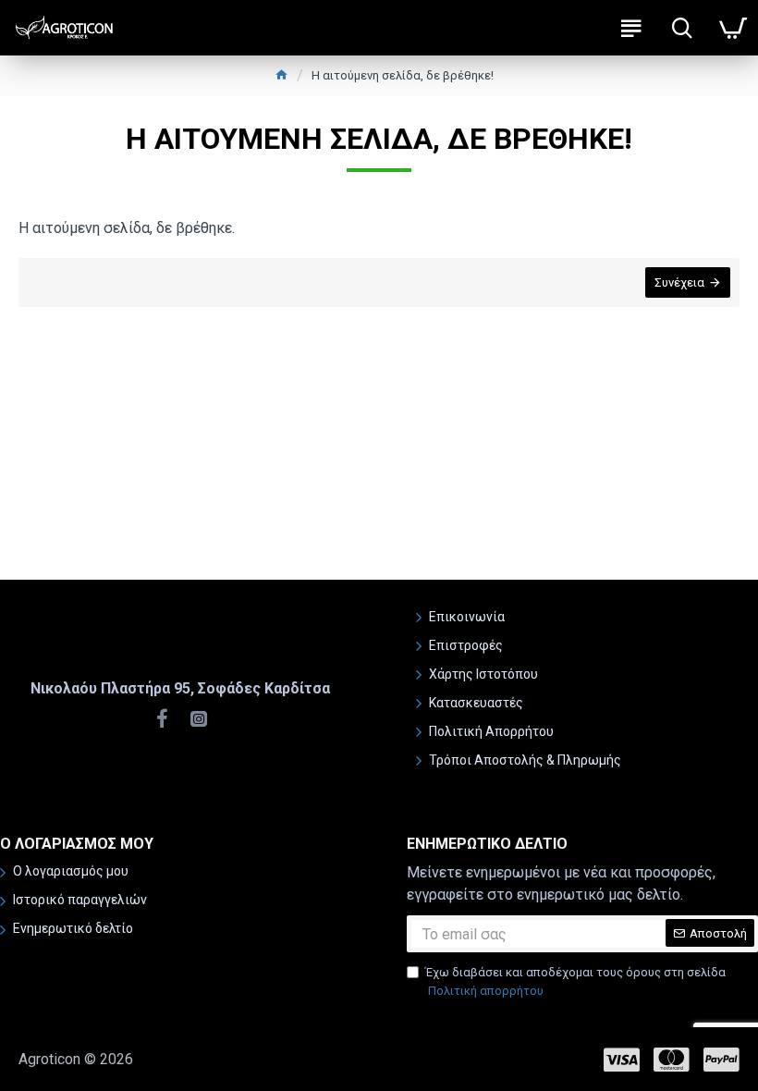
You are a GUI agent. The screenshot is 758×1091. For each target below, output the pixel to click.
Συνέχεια (679, 282)
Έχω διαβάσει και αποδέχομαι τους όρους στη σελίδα (575, 981)
